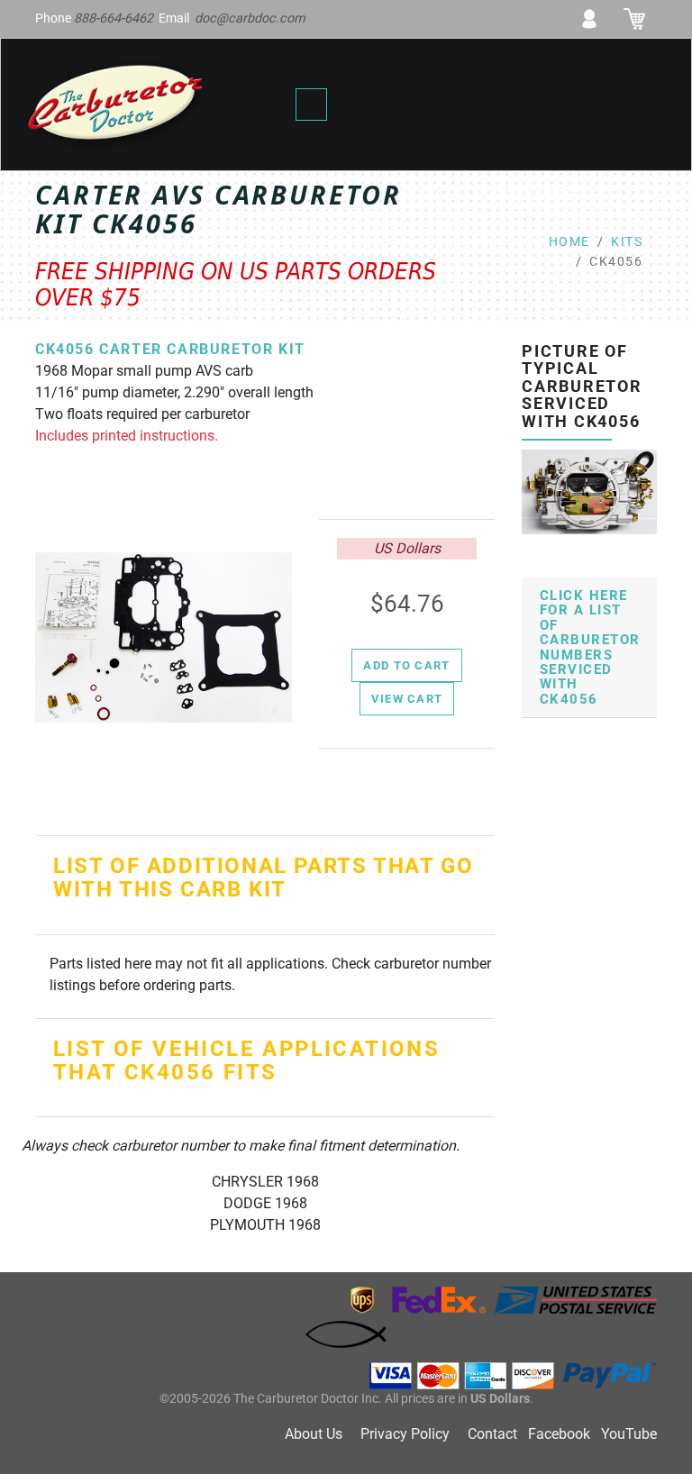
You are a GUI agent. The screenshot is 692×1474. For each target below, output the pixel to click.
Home (569, 242)
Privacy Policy (405, 1433)
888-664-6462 (113, 18)
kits (626, 242)
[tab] (589, 648)
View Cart (407, 698)
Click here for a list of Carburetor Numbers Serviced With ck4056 (590, 647)
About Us (313, 1433)
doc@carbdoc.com (250, 18)
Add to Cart (406, 665)
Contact (492, 1433)
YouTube (629, 1433)
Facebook (559, 1433)
